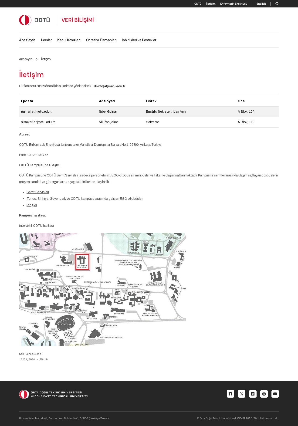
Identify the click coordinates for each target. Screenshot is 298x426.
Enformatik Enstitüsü (233, 4)
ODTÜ (198, 4)
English (261, 4)
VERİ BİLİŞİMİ (77, 20)
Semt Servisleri (38, 192)
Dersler (46, 39)
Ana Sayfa (27, 39)
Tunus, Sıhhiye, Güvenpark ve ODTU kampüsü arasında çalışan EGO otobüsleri (85, 198)
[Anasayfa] (34, 20)
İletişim (211, 4)
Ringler (32, 205)
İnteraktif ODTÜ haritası (36, 225)
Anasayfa (25, 59)
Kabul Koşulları (69, 39)
